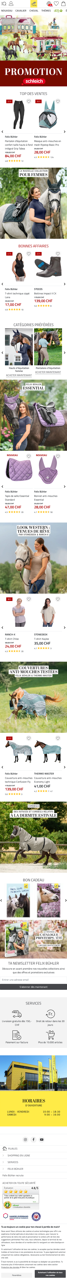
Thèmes (46, 10)
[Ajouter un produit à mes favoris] (29, 101)
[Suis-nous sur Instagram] (25, 1140)
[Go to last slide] (2, 131)
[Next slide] (64, 51)
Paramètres (16, 1275)
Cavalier (20, 10)
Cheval (33, 10)
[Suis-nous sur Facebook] (33, 1140)
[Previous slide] (2, 51)
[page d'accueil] (33, 3)
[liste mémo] (56, 3)
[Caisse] (63, 3)
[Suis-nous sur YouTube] (41, 1140)
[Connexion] (11, 3)
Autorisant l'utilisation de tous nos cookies (50, 1274)
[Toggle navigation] (3, 3)
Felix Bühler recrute (13, 1175)
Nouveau (6, 10)
